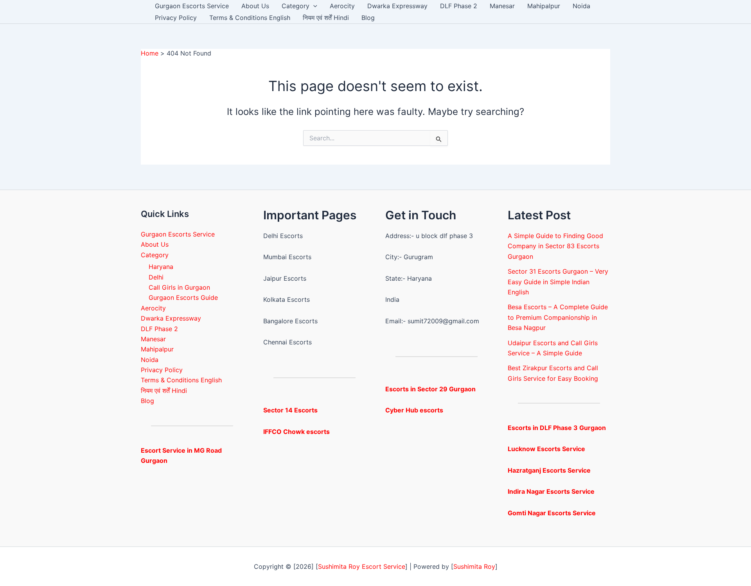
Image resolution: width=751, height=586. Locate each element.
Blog (368, 18)
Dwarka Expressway (397, 6)
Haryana (161, 267)
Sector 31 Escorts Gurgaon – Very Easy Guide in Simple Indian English (558, 281)
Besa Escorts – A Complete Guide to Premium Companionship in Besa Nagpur (558, 317)
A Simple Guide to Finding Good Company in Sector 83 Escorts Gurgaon (555, 246)
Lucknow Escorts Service (546, 449)
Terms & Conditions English (249, 18)
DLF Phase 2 (458, 6)
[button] (313, 6)
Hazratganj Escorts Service (549, 470)
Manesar (502, 6)
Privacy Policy (176, 18)
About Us (255, 6)
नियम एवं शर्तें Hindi (326, 18)
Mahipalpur (543, 6)
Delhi (156, 277)
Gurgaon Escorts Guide (183, 297)
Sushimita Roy (474, 566)
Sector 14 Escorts (290, 410)
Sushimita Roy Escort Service (361, 566)
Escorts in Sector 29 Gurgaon (430, 389)
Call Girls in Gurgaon (179, 287)
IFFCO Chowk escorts (296, 431)
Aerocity (342, 6)
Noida (581, 6)
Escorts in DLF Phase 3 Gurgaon (557, 428)
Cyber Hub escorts (414, 410)
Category (295, 6)
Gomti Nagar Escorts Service (552, 513)
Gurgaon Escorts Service (192, 6)
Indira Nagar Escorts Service (551, 491)
